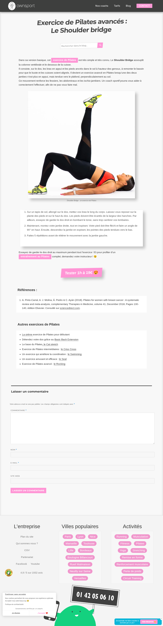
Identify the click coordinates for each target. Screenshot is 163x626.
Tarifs (117, 5)
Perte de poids (132, 571)
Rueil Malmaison (80, 564)
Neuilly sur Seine (80, 571)
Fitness (124, 543)
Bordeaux (86, 550)
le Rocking (59, 364)
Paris (68, 536)
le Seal (63, 359)
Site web (15, 476)
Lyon (80, 536)
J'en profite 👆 (149, 622)
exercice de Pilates (64, 60)
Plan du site (27, 536)
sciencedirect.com (70, 308)
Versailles (80, 578)
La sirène (27, 334)
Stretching (139, 550)
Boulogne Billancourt (80, 557)
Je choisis (16, 613)
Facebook (21, 564)
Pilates (140, 543)
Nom (14, 450)
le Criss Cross (68, 349)
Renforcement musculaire (132, 564)
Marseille (71, 543)
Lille (70, 550)
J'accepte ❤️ (43, 613)
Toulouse (88, 543)
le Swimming (75, 354)
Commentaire (19, 410)
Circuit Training (132, 578)
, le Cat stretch (50, 344)
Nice (93, 536)
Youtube (35, 564)
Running (122, 536)
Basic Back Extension (66, 339)
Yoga (123, 550)
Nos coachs (101, 5)
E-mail (15, 463)
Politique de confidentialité (14, 604)
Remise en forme (132, 557)
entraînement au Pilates (35, 256)
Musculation (140, 536)
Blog (128, 5)
